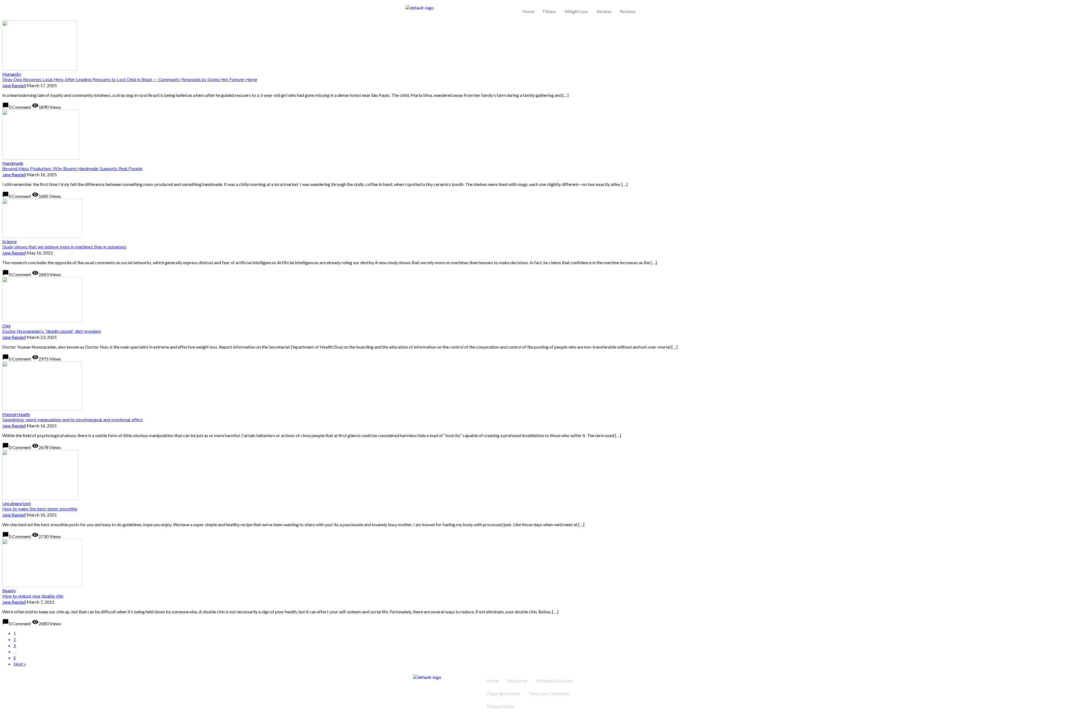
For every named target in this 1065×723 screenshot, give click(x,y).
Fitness (549, 11)
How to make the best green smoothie (39, 509)
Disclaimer (517, 680)
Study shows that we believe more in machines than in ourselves (64, 247)
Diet (6, 325)
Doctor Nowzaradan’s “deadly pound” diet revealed (51, 331)
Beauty (9, 590)
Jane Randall (14, 85)
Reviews (628, 11)
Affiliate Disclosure (554, 680)
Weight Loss (576, 11)
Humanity (11, 74)
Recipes (604, 11)
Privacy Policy (500, 706)
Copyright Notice (503, 693)
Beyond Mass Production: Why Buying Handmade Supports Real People (72, 169)
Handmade (12, 163)
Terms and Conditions (549, 693)
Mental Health (16, 414)
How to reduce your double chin (32, 596)
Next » (19, 664)
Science (9, 241)
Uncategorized (16, 503)
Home (528, 11)
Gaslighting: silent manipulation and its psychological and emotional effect (72, 420)
